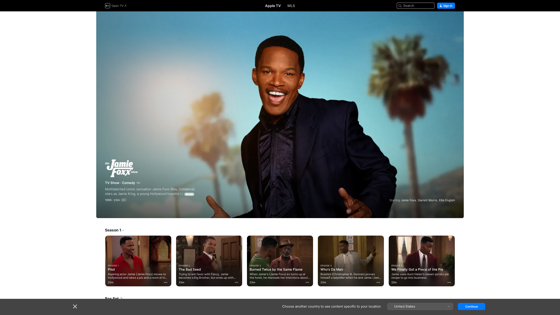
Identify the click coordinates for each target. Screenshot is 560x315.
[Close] (75, 306)
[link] (114, 298)
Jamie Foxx (408, 200)
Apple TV (273, 6)
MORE (189, 194)
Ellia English (447, 200)
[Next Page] (459, 261)
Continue (471, 306)
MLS (291, 6)
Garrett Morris (427, 200)
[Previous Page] (101, 261)
